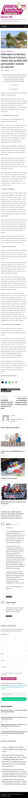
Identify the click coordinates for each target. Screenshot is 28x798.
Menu (4, 26)
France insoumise (6, 391)
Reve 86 (7, 17)
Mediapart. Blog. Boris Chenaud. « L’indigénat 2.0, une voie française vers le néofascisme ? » (14, 725)
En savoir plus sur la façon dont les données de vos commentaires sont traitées (13, 687)
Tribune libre (9, 51)
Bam (9, 796)
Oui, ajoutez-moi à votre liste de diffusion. (11, 674)
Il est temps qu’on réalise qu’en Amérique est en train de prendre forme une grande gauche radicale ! (14, 732)
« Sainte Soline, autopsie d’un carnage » (15, 784)
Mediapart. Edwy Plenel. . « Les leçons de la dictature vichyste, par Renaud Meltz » (14, 711)
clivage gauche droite (14, 389)
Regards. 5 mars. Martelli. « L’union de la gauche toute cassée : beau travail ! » (14, 749)
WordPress (3, 796)
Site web (3, 666)
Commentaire (5, 634)
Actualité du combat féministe (9, 478)
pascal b (7, 70)
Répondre (9, 596)
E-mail (3, 660)
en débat (3, 51)
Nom (2, 654)
